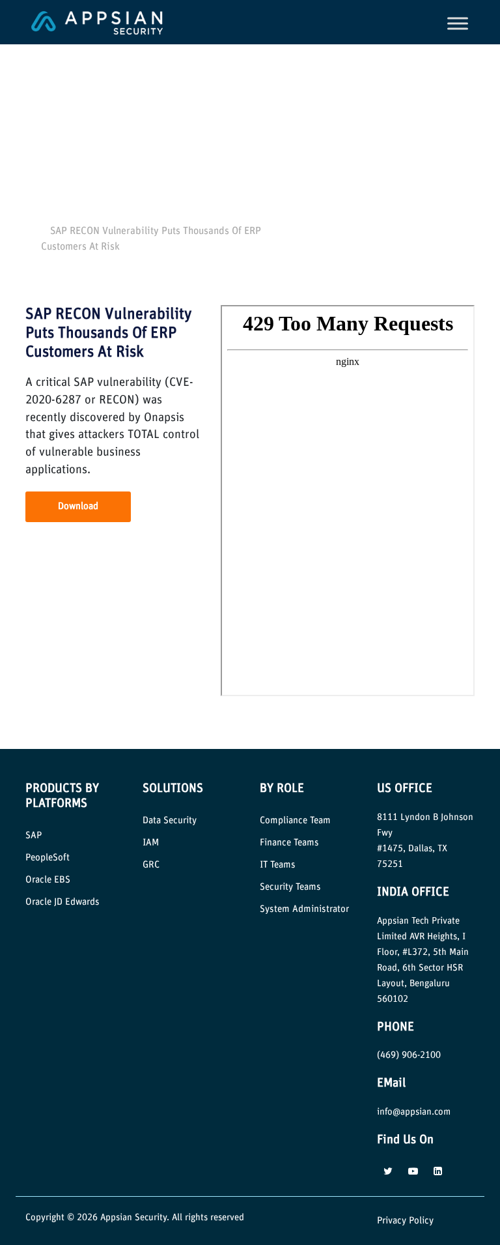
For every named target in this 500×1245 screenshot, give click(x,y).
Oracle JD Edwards (62, 902)
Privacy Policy (405, 1220)
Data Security (170, 820)
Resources (85, 216)
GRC (151, 865)
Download (78, 506)
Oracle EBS (47, 880)
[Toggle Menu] (457, 23)
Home (45, 216)
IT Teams (278, 865)
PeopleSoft (47, 857)
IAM (151, 842)
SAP (33, 835)
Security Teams (290, 887)
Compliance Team (295, 820)
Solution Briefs (140, 216)
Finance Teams (289, 842)
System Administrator (304, 909)
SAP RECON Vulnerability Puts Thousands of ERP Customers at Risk (108, 333)
